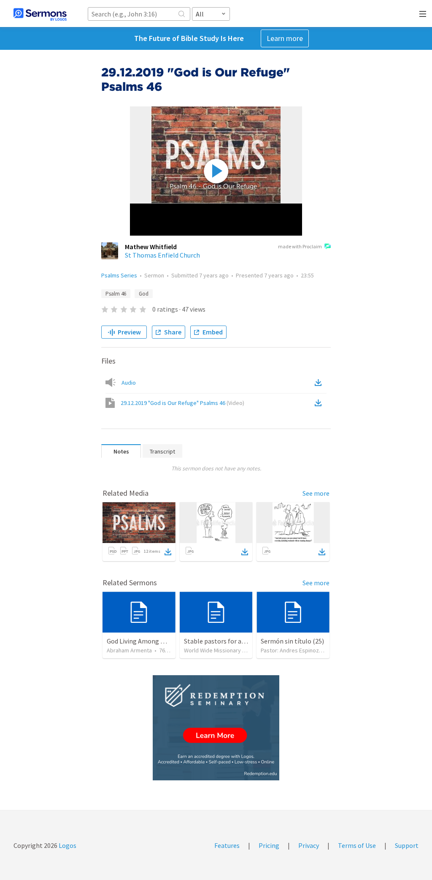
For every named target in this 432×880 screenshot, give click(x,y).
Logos (66, 845)
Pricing (269, 845)
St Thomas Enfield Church (162, 255)
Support (406, 845)
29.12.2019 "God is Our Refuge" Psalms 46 (182, 403)
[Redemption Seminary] (216, 727)
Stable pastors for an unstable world (237, 641)
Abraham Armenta (129, 650)
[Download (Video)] (320, 403)
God (143, 293)
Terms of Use (357, 845)
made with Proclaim (300, 246)
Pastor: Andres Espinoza (291, 650)
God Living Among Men (140, 641)
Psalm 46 (115, 293)
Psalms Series (119, 275)
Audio (129, 382)
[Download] (168, 551)
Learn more (285, 38)
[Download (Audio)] (320, 382)
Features (227, 845)
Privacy (308, 845)
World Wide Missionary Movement (226, 650)
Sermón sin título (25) (292, 641)
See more (315, 493)
